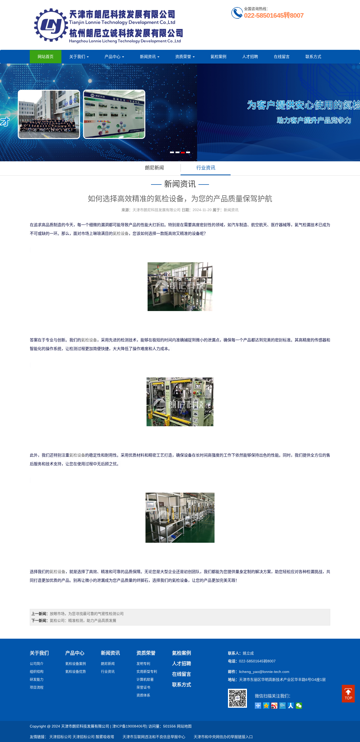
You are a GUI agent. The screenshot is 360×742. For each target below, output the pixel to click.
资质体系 (143, 695)
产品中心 (113, 56)
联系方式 (313, 56)
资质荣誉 (183, 56)
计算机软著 (145, 679)
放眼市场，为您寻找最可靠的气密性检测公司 (87, 614)
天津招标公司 (60, 737)
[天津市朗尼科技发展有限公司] (109, 25)
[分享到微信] (299, 705)
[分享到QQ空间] (266, 705)
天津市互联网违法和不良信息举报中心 (150, 737)
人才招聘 (250, 56)
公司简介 (36, 664)
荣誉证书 (143, 687)
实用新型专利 (147, 671)
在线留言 (282, 56)
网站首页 (45, 56)
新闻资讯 (148, 56)
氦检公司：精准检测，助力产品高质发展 (83, 620)
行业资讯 (205, 168)
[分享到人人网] (291, 705)
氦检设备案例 (75, 664)
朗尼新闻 (154, 168)
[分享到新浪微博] (274, 705)
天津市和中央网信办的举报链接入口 (219, 737)
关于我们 (77, 56)
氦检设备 (121, 233)
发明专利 (143, 664)
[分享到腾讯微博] (282, 705)
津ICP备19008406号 (129, 726)
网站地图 (184, 726)
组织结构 (36, 671)
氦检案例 (218, 56)
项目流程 (36, 687)
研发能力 (36, 679)
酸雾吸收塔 (105, 737)
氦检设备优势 (75, 671)
